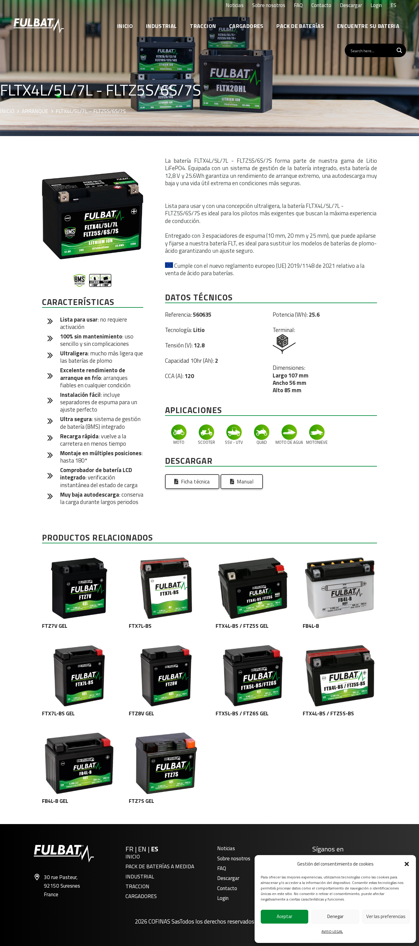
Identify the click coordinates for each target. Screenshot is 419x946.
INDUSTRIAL (139, 877)
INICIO (132, 857)
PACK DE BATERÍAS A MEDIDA (159, 866)
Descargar (228, 878)
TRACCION (137, 886)
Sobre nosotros (233, 858)
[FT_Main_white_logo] (38, 25)
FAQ (221, 868)
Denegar (335, 916)
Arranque (35, 111)
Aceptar (284, 916)
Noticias (226, 848)
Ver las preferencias (386, 916)
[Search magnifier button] (399, 50)
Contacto (227, 888)
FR (129, 849)
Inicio (7, 111)
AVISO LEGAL (332, 931)
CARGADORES (141, 896)
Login (223, 898)
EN (142, 849)
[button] (407, 864)
